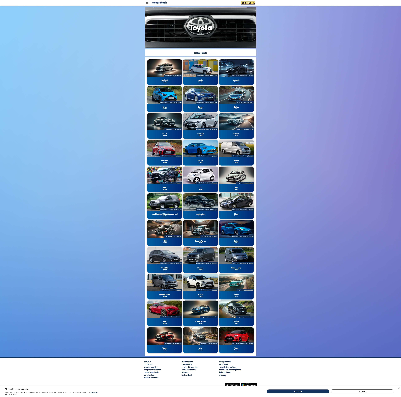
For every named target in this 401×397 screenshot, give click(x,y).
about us (147, 361)
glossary (185, 372)
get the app (223, 364)
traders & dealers (151, 377)
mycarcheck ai (177, 75)
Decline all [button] (362, 391)
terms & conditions (189, 369)
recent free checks (151, 372)
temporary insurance (152, 369)
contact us (148, 364)
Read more (94, 392)
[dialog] (200, 391)
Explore (197, 53)
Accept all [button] (298, 391)
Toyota (204, 53)
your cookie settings (189, 367)
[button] (51, 394)
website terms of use (227, 367)
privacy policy (187, 361)
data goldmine (225, 361)
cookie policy (187, 364)
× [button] (398, 388)
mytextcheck (187, 375)
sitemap (222, 375)
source (215, 75)
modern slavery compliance (230, 369)
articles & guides (150, 367)
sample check (149, 375)
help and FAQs (224, 372)
